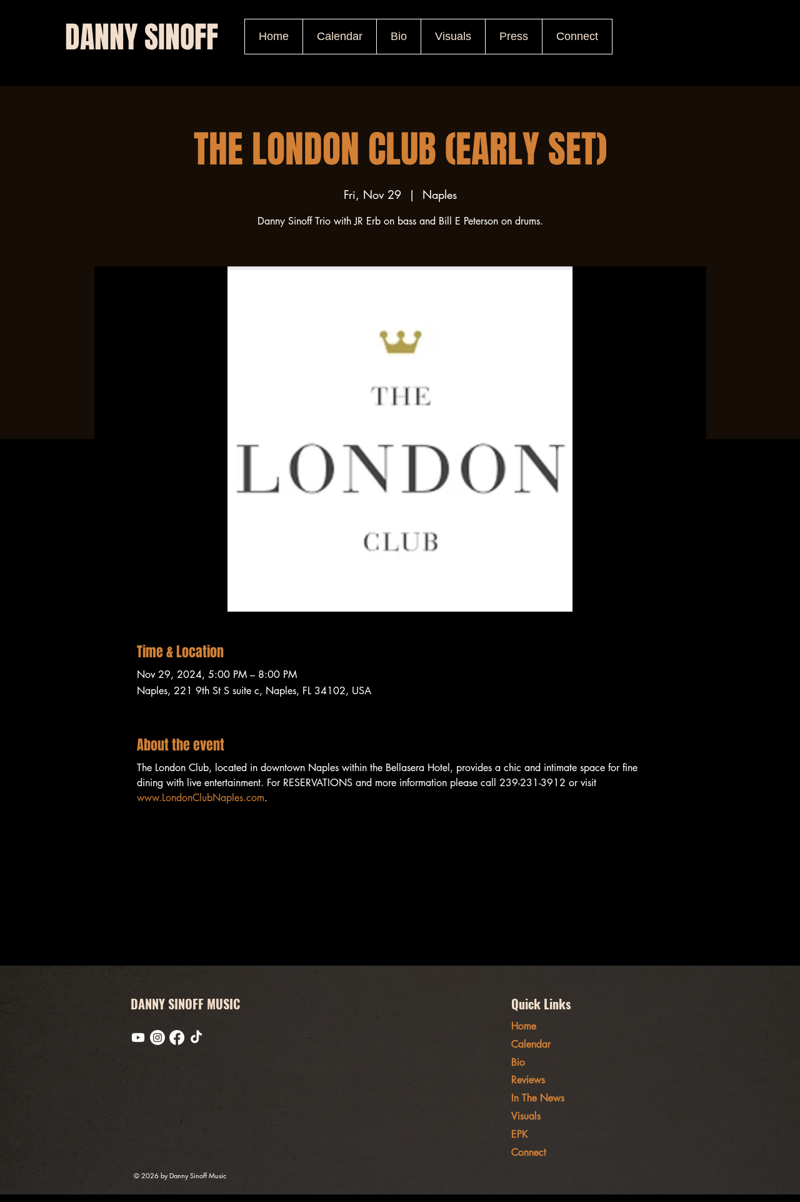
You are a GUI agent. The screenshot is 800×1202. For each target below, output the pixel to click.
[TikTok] (196, 1037)
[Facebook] (176, 1037)
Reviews (528, 1079)
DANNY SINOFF (141, 37)
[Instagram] (157, 1037)
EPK (519, 1134)
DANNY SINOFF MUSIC (185, 1003)
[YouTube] (138, 1037)
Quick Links (541, 1003)
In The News (537, 1097)
